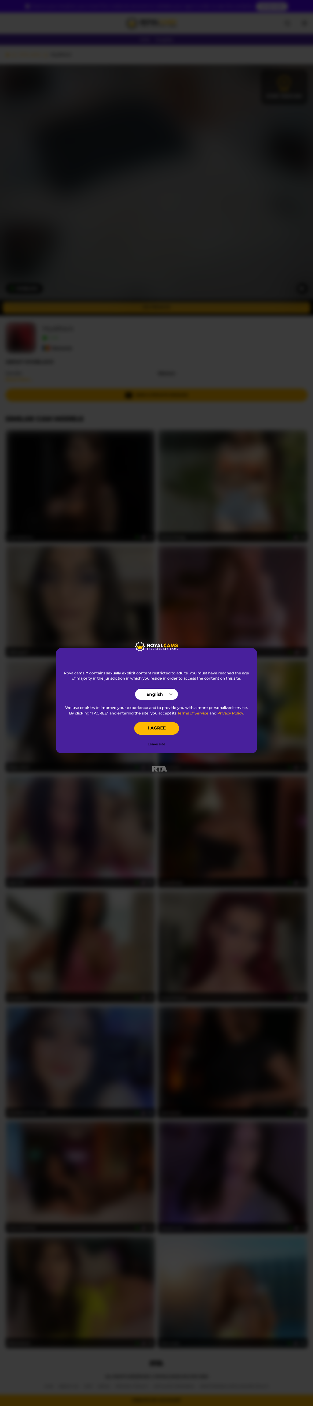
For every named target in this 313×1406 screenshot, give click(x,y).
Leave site (156, 744)
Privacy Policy (230, 713)
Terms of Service (192, 713)
